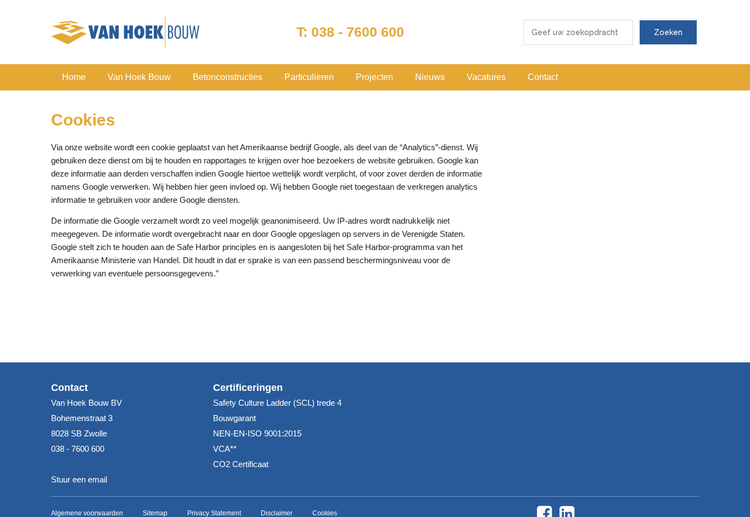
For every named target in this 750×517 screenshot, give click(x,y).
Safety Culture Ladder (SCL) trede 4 (277, 402)
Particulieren (309, 77)
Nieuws (430, 77)
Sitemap (155, 513)
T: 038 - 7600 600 (350, 31)
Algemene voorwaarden (87, 513)
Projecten (374, 77)
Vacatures (486, 77)
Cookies (324, 513)
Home (74, 77)
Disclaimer (277, 513)
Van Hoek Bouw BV (125, 32)
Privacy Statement (214, 513)
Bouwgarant (234, 418)
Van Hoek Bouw (139, 77)
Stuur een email (79, 479)
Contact (543, 77)
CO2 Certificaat (240, 464)
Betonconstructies (227, 77)
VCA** (225, 448)
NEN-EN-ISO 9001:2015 (257, 433)
